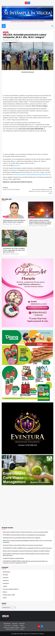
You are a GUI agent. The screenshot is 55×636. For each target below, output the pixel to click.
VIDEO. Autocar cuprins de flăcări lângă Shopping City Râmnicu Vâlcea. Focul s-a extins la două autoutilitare (40, 222)
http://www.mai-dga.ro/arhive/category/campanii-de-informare (32, 174)
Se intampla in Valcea (8, 40)
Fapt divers (6, 580)
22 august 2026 (44, 225)
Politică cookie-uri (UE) (9, 595)
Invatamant (6, 583)
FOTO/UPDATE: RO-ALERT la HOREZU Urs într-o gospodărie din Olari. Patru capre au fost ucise (14, 250)
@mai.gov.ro (16, 165)
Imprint (5, 597)
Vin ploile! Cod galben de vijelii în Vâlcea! (13, 558)
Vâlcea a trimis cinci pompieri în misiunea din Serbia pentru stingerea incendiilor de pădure (26, 551)
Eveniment (5, 32)
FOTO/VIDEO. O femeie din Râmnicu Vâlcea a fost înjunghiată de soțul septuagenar (24, 535)
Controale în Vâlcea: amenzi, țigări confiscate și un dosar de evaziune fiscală (22, 545)
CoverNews (33, 633)
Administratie (6, 572)
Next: (40, 190)
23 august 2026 (17, 224)
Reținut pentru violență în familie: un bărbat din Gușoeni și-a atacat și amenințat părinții (25, 532)
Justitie (5, 586)
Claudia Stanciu (7, 253)
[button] (3, 26)
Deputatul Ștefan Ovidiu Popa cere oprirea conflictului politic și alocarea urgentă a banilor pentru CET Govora (26, 554)
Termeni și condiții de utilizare (10, 589)
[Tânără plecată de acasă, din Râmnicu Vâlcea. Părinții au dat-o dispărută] (14, 210)
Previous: (11, 188)
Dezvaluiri (5, 574)
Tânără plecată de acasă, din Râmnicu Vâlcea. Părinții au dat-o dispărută (21, 537)
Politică (5, 592)
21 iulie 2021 (17, 40)
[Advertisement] (27, 84)
